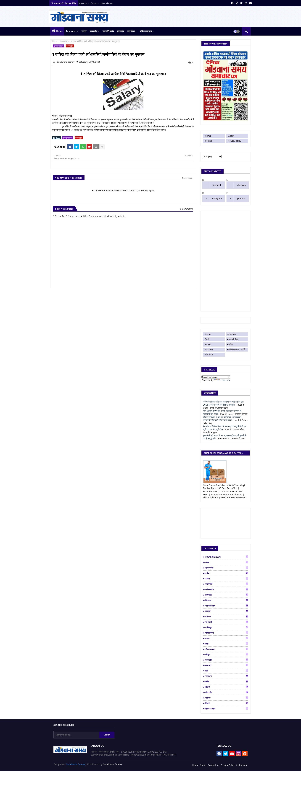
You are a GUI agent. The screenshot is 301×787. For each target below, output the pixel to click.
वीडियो (226, 687)
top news (71, 31)
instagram (217, 198)
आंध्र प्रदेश (226, 567)
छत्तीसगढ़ (226, 594)
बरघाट (226, 638)
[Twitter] (76, 146)
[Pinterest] (89, 146)
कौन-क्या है (209, 354)
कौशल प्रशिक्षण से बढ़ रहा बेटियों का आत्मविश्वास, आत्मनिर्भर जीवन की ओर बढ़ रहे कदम (222, 419)
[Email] (96, 146)
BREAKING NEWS (226, 556)
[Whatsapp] (83, 146)
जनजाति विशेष (108, 31)
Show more (187, 177)
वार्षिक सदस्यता (146, 31)
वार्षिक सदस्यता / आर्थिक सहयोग (238, 349)
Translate (225, 379)
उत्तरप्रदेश (226, 583)
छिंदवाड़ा (226, 600)
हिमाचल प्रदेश (226, 708)
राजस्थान (226, 676)
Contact (208, 140)
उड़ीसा (226, 578)
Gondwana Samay (75, 764)
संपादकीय (120, 31)
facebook (217, 185)
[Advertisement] (225, 261)
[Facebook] (70, 146)
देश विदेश (131, 31)
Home (59, 31)
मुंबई (226, 670)
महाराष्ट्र (226, 665)
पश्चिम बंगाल (226, 632)
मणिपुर (226, 654)
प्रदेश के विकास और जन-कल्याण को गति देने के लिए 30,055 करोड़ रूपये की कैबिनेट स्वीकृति (223, 403)
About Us (83, 3)
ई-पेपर (84, 31)
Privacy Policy (228, 765)
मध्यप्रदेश (93, 31)
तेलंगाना (226, 616)
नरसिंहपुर (226, 627)
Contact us (213, 765)
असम (226, 562)
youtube (241, 198)
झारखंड (226, 611)
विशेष (226, 681)
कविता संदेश (226, 589)
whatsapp (241, 185)
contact (94, 3)
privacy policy (106, 3)
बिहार (226, 643)
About (231, 135)
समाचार (208, 344)
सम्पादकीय (209, 349)
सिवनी (207, 339)
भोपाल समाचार (58, 46)
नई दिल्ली (226, 622)
